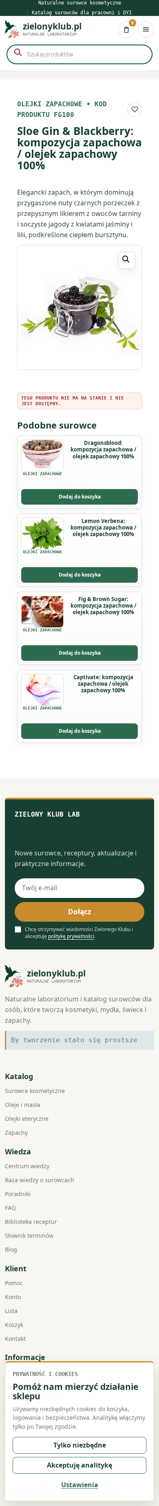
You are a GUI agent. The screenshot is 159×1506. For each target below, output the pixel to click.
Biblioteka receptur (31, 1221)
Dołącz (79, 911)
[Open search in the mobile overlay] (79, 54)
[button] (126, 260)
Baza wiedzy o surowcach (39, 1180)
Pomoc (14, 1283)
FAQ (10, 1208)
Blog (11, 1249)
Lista (11, 1311)
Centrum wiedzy (27, 1166)
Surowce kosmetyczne (35, 1091)
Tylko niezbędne (79, 1445)
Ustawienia (79, 1484)
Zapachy (16, 1132)
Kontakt (15, 1338)
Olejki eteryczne (27, 1118)
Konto (13, 1297)
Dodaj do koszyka (80, 496)
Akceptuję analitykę (79, 1465)
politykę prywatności (71, 936)
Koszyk (14, 1325)
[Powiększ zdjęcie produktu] (79, 307)
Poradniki (18, 1194)
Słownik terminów (29, 1235)
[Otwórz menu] (146, 29)
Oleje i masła (22, 1105)
